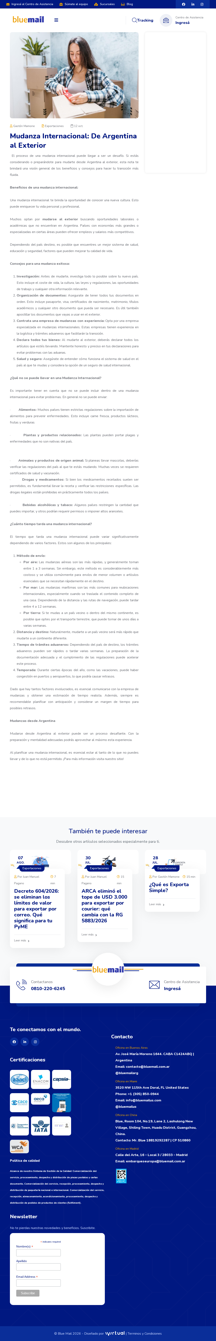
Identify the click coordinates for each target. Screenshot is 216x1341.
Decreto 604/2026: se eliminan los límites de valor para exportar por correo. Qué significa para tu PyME (36, 909)
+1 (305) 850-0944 (143, 1094)
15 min (190, 877)
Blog (130, 4)
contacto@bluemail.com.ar (147, 1066)
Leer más (20, 940)
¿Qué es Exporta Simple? (169, 887)
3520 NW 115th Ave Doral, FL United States (152, 1087)
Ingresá (183, 22)
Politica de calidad (25, 1160)
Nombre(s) (24, 1246)
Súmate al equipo (76, 4)
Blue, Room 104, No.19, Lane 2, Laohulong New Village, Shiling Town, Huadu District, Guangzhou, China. (155, 1127)
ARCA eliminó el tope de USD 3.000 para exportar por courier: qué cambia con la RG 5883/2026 (104, 906)
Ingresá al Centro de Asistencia (32, 4)
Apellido (21, 1261)
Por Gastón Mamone (166, 877)
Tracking (145, 20)
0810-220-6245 (48, 988)
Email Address (27, 1277)
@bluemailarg (126, 1073)
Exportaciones (54, 126)
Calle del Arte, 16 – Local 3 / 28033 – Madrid (151, 1155)
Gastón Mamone (23, 126)
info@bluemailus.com (143, 1100)
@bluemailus (125, 1106)
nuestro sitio (113, 759)
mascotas (116, 460)
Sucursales (107, 4)
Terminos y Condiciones (145, 1333)
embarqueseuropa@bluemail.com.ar (155, 1161)
